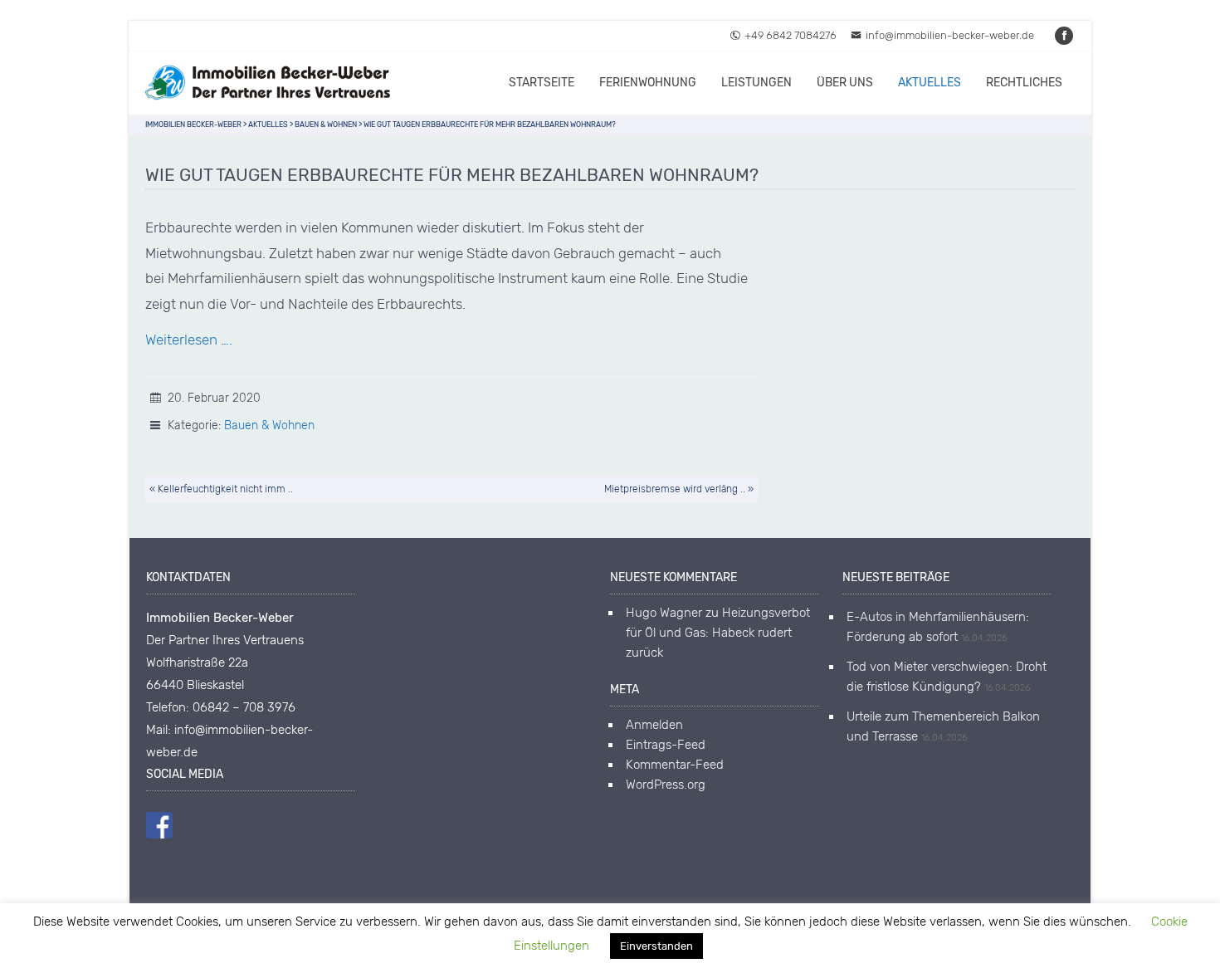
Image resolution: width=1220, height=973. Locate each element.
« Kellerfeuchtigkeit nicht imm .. (221, 489)
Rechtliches (1024, 83)
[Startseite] (269, 83)
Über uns (845, 83)
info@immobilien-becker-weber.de (950, 35)
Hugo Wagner (664, 612)
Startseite (541, 83)
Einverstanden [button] (656, 946)
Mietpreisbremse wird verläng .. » (679, 489)
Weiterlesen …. (188, 339)
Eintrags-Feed (665, 744)
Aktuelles (929, 83)
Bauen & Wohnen (269, 425)
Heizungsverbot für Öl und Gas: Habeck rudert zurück (718, 632)
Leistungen (756, 83)
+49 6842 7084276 (790, 35)
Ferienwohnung (647, 83)
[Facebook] (1065, 35)
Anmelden (654, 724)
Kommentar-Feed (675, 764)
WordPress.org (665, 784)
